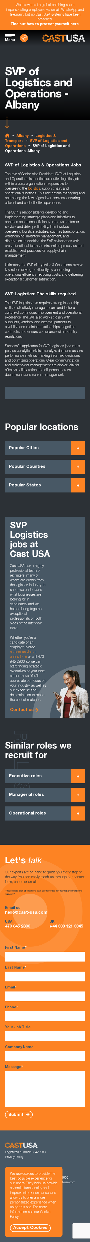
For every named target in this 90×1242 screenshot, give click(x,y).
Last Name (15, 968)
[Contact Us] (24, 38)
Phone (11, 1007)
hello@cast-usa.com (26, 913)
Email (10, 987)
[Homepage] (63, 38)
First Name (15, 948)
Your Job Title (17, 1027)
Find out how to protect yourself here (45, 24)
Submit (16, 1115)
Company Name (19, 1047)
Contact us (22, 710)
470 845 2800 (17, 927)
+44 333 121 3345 (66, 927)
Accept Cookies (30, 1228)
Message (14, 1067)
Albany (22, 136)
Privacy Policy (14, 1157)
